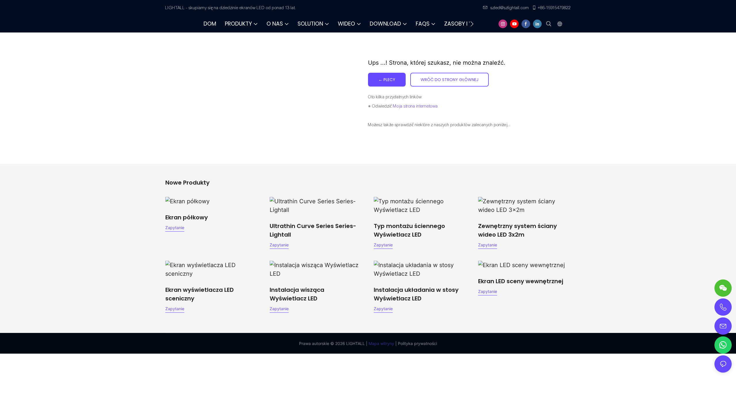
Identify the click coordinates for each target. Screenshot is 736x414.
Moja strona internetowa (415, 106)
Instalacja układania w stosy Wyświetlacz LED (416, 294)
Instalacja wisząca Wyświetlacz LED (297, 294)
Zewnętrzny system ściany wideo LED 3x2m (517, 230)
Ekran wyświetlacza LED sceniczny (199, 294)
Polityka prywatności (417, 343)
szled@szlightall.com (509, 7)
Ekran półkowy (186, 217)
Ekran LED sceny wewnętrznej (520, 281)
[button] (472, 23)
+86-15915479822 (554, 7)
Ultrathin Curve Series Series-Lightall (313, 230)
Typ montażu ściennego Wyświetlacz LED (409, 230)
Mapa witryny (380, 343)
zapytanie (174, 227)
